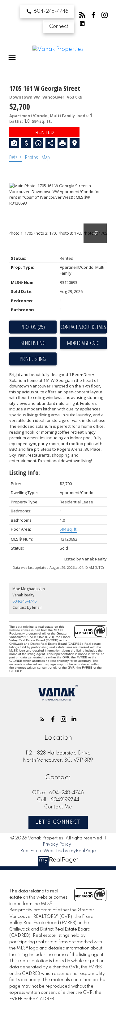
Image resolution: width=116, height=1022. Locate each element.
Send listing (32, 343)
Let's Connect (58, 822)
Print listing (33, 358)
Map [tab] (45, 157)
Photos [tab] (31, 157)
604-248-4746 (51, 11)
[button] (47, 11)
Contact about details (83, 326)
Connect (58, 26)
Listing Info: (24, 472)
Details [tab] (15, 157)
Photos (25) (33, 326)
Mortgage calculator (83, 343)
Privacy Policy (57, 844)
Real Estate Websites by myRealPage (58, 851)
